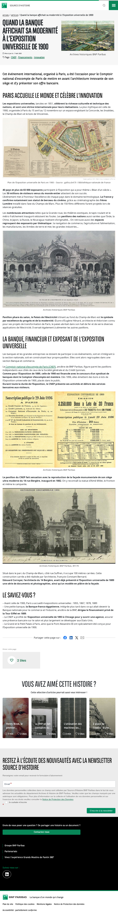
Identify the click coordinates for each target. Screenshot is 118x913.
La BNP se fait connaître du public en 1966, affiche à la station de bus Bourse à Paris (44, 726)
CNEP (13, 57)
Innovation (39, 57)
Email (8, 784)
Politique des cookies (24, 904)
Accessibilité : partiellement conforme (20, 910)
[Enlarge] (111, 121)
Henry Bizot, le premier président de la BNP (14, 726)
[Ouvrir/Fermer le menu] (113, 5)
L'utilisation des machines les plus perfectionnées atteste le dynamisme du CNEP (73, 726)
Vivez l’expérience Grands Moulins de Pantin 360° (29, 857)
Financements (25, 57)
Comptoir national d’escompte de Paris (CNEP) (30, 366)
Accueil (6, 15)
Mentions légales (44, 904)
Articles (14, 15)
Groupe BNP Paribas (15, 846)
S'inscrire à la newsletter (101, 810)
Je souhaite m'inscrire (17, 802)
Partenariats (11, 851)
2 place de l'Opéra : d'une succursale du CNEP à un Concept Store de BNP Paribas (101, 726)
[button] (11, 660)
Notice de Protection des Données (57, 799)
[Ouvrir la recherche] (104, 5)
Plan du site (8, 904)
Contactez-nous (41, 832)
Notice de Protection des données (69, 904)
